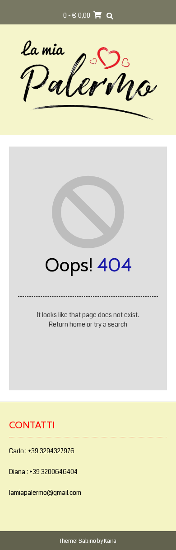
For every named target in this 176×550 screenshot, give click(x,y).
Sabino (87, 541)
